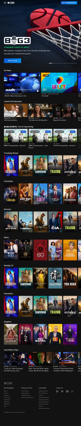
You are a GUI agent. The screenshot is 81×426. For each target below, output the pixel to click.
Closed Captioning (44, 397)
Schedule (6, 395)
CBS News (7, 402)
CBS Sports (7, 404)
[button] (5, 3)
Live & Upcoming (25, 127)
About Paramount (43, 404)
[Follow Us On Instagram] (72, 391)
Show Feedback (43, 393)
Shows (6, 391)
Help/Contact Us (43, 391)
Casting (41, 395)
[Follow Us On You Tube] (67, 391)
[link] (69, 2)
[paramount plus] (10, 3)
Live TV (6, 393)
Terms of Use (24, 391)
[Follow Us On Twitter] (62, 391)
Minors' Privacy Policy (27, 397)
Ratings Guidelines (44, 402)
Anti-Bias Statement (44, 408)
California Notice (25, 395)
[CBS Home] (8, 383)
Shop (5, 406)
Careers (41, 406)
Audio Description (43, 399)
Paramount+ (7, 399)
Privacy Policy (25, 393)
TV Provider (7, 397)
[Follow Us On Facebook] (57, 391)
